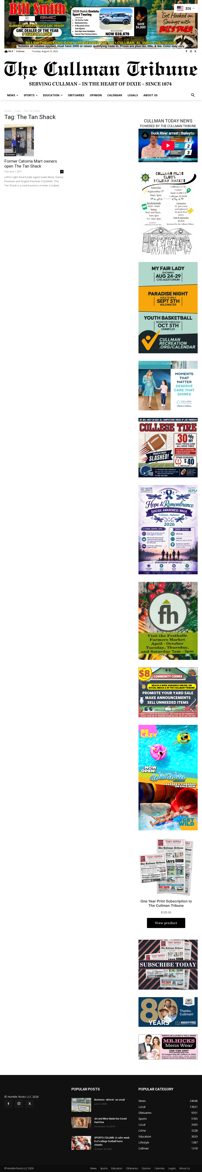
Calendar (159, 1168)
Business (10, 154)
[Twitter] (195, 51)
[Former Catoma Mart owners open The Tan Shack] (34, 140)
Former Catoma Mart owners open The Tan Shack (30, 164)
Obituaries (132, 1168)
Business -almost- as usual (109, 1099)
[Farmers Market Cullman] (168, 620)
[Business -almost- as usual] (81, 1105)
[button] (193, 95)
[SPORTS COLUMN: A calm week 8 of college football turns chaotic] (81, 1143)
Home (7, 111)
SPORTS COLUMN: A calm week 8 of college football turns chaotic (111, 1141)
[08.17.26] (168, 307)
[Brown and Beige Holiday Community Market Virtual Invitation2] (168, 212)
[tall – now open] (168, 777)
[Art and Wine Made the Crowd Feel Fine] (81, 1122)
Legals (172, 1168)
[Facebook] (186, 51)
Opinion (146, 1168)
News (93, 1168)
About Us (184, 1168)
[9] (101, 24)
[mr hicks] (168, 1046)
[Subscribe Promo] (168, 964)
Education (116, 1168)
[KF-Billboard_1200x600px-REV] (168, 1011)
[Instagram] (191, 51)
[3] (168, 385)
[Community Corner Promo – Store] (168, 692)
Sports (104, 1168)
